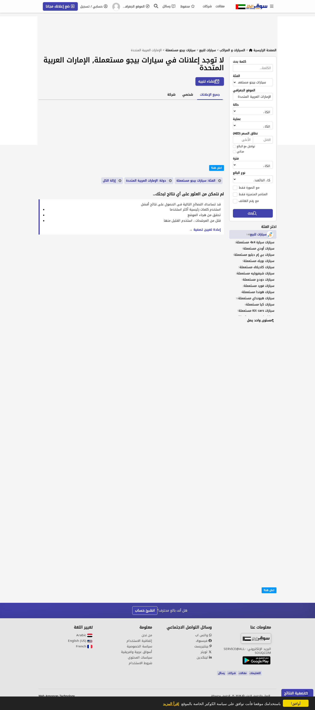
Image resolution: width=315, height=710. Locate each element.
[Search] (156, 6)
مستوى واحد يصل (259, 320)
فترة (236, 158)
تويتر (204, 652)
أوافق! (296, 703)
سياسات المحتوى (140, 657)
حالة (236, 105)
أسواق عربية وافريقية (136, 652)
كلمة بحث (239, 61)
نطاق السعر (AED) (245, 133)
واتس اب (202, 635)
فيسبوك (202, 641)
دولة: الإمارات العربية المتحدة (146, 181)
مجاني (240, 151)
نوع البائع (239, 173)
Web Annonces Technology (57, 696)
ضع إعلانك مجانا (58, 6)
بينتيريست (201, 646)
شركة (171, 95)
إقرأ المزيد (171, 703)
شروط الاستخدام (140, 663)
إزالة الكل (109, 181)
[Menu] (271, 6)
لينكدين (203, 657)
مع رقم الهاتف (249, 201)
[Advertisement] (249, 391)
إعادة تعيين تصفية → (205, 230)
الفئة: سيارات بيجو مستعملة (195, 181)
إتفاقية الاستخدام (139, 641)
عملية (237, 119)
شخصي (187, 95)
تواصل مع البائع (246, 146)
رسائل (167, 6)
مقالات (220, 6)
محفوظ (185, 6)
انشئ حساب (145, 610)
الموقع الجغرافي (134, 6)
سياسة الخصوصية (139, 646)
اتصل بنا (265, 696)
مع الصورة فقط (249, 188)
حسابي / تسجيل (92, 6)
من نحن (147, 635)
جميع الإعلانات (210, 95)
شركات (207, 6)
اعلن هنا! (269, 590)
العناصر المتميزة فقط (253, 194)
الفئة (236, 76)
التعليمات (255, 673)
